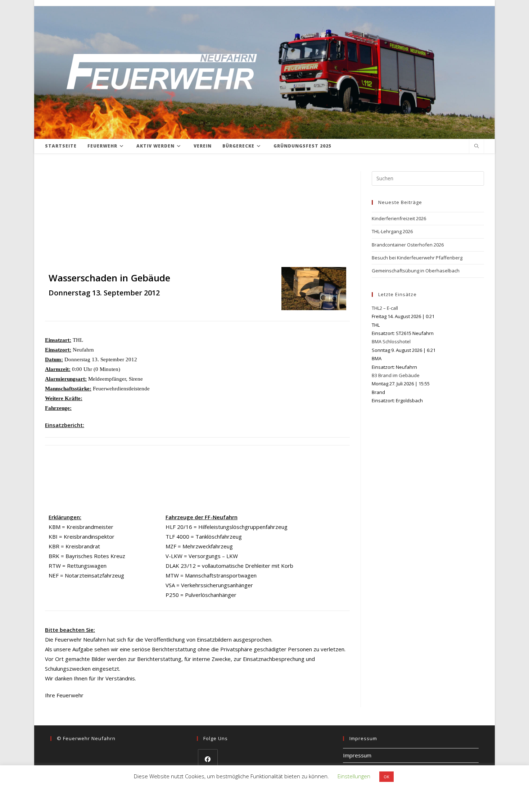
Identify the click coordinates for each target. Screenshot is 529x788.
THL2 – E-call (385, 308)
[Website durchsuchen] (476, 146)
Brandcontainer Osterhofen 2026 (408, 244)
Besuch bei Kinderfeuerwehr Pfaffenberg (417, 257)
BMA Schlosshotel (391, 341)
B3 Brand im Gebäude (396, 375)
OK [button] (386, 776)
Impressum (357, 755)
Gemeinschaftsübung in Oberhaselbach (416, 270)
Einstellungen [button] (354, 776)
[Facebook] (208, 759)
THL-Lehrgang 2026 (392, 231)
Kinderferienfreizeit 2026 (399, 218)
